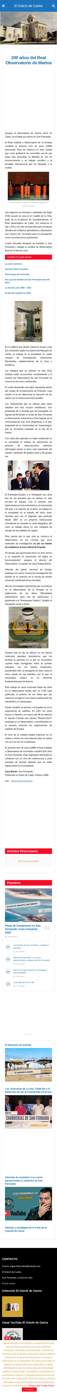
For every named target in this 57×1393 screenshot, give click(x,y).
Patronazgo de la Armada (17, 274)
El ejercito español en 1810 (18, 293)
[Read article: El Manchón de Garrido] (28, 1065)
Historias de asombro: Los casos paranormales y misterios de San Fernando (24, 1180)
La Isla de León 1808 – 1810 (18, 288)
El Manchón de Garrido (18, 1045)
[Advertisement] (28, 101)
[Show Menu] (3, 6)
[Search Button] (53, 6)
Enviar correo (8, 1283)
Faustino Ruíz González (16, 269)
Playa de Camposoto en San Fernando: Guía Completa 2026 (23, 929)
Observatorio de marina (21, 781)
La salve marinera (13, 264)
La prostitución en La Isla (23, 982)
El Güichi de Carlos (28, 6)
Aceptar (29, 1389)
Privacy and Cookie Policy (41, 1385)
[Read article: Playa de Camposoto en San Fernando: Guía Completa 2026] (28, 905)
